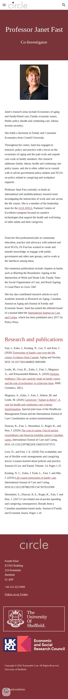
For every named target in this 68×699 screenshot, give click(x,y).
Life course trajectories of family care (35, 477)
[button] (4, 5)
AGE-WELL (25, 208)
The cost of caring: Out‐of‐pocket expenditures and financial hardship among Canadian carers (34, 435)
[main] (34, 35)
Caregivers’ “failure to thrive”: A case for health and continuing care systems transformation (33, 404)
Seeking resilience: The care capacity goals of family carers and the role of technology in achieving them (33, 378)
